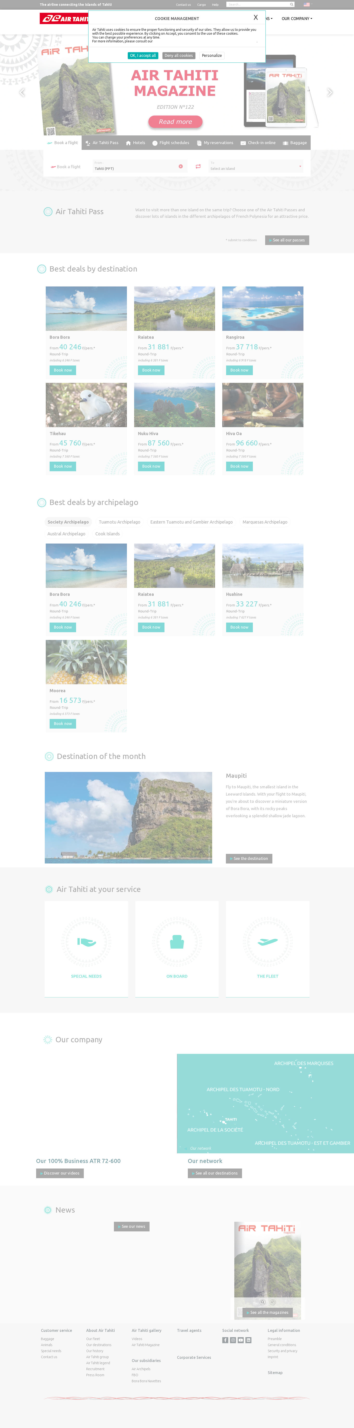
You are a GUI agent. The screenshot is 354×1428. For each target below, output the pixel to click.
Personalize (212, 55)
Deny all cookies (179, 55)
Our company (295, 18)
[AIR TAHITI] (67, 18)
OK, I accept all (143, 55)
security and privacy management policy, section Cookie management (205, 41)
